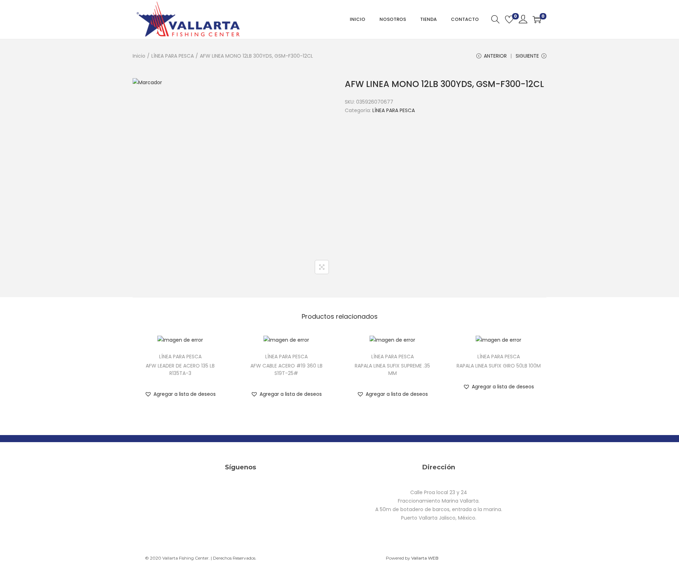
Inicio (139, 55)
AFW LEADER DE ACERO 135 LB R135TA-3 (180, 369)
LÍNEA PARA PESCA (172, 55)
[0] (509, 19)
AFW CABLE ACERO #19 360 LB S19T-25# (286, 369)
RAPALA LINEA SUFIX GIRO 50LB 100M (499, 365)
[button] (180, 394)
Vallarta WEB (425, 558)
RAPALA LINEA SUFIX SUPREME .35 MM (392, 369)
